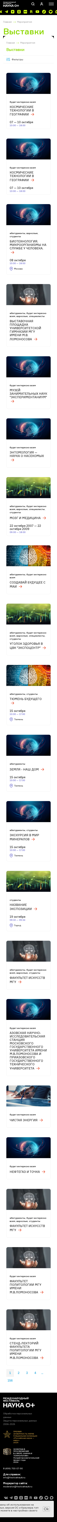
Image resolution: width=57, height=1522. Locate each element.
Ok (46, 1509)
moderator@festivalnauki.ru (17, 1486)
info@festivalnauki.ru (14, 1477)
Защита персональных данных (20, 1420)
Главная (7, 21)
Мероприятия (24, 21)
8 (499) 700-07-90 (13, 1468)
